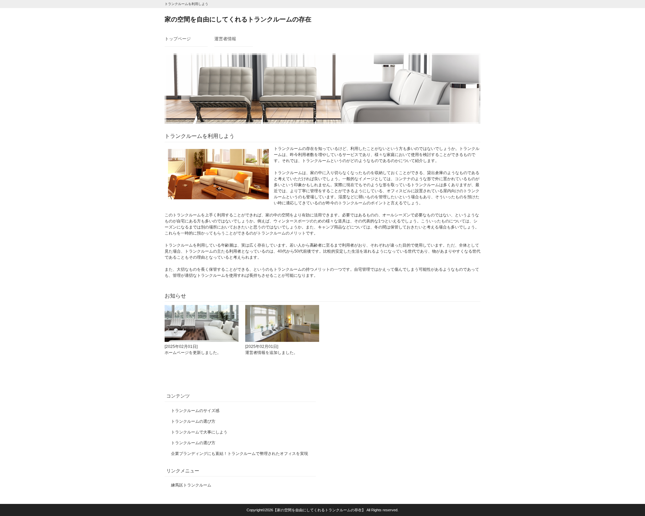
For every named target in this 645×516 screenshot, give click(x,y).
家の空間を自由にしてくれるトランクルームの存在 (238, 19)
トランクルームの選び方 (193, 421)
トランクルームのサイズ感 (195, 410)
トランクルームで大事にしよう (199, 432)
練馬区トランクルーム (191, 485)
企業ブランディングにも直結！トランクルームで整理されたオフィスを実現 (239, 453)
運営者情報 (225, 38)
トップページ (178, 38)
